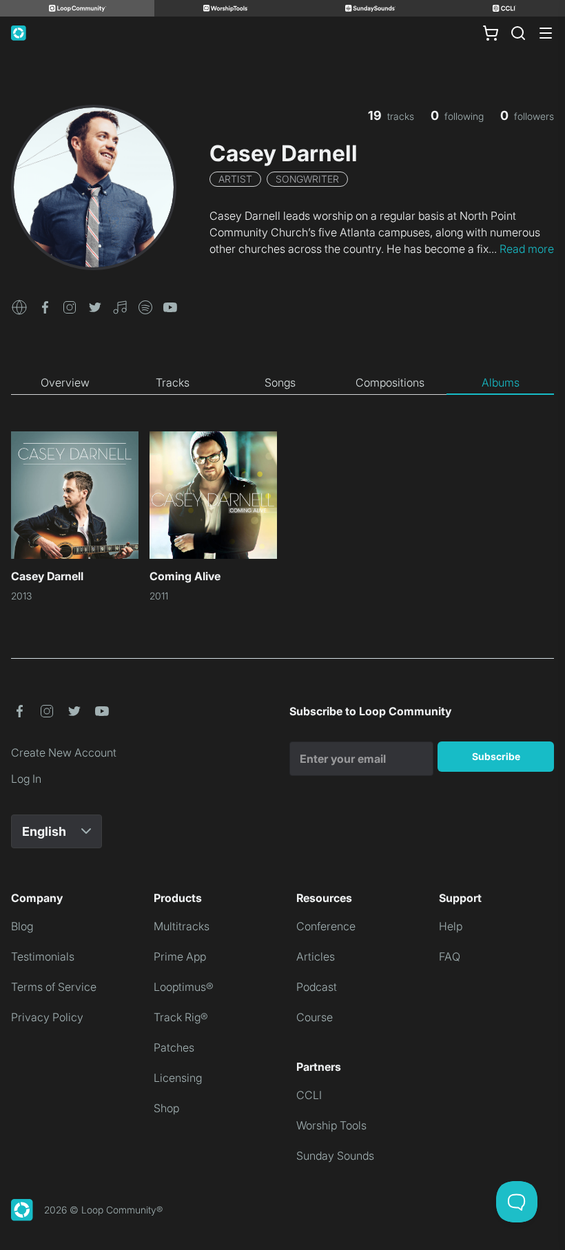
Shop (166, 1108)
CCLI (309, 1095)
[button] (19, 306)
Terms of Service (53, 987)
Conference (326, 926)
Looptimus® (184, 987)
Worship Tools (331, 1125)
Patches (174, 1047)
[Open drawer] (545, 33)
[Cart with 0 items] (490, 33)
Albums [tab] (501, 382)
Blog (22, 926)
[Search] (518, 33)
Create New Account (63, 752)
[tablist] (282, 383)
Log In (26, 779)
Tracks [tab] (172, 382)
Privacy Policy (47, 1017)
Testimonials (42, 956)
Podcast (316, 987)
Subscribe (496, 756)
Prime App (180, 956)
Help (450, 926)
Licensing (178, 1078)
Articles (315, 956)
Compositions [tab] (390, 382)
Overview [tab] (65, 382)
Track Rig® (181, 1017)
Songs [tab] (280, 382)
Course (314, 1017)
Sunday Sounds (335, 1155)
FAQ (449, 956)
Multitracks (181, 926)
